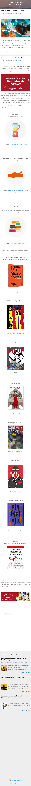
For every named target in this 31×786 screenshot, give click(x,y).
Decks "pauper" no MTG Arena (12, 11)
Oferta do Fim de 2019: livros (20, 243)
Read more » (26, 672)
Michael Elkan (19, 783)
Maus (16, 372)
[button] (29, 11)
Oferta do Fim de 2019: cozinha (19, 144)
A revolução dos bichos (16, 451)
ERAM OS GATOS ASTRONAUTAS (15, 3)
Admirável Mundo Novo (16, 530)
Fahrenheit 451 (16, 491)
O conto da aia (16, 414)
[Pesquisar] (29, 3)
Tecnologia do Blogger (16, 780)
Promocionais (8, 613)
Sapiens (17, 573)
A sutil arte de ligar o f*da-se (16, 292)
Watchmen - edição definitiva (17, 333)
